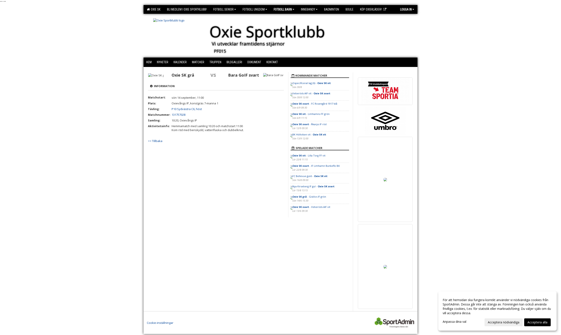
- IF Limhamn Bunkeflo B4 (315, 165)
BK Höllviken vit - (309, 134)
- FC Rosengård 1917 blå (314, 103)
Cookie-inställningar (160, 323)
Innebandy (308, 9)
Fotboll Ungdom (254, 9)
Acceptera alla (537, 322)
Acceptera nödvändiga (503, 322)
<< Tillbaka (155, 141)
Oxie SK (154, 9)
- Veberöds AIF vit (311, 207)
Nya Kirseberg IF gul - (313, 186)
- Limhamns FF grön (311, 114)
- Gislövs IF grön (309, 196)
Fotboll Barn (283, 9)
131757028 (178, 115)
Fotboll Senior (223, 9)
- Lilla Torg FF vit (308, 155)
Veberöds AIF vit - (311, 93)
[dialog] (497, 311)
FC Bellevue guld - (309, 176)
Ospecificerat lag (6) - (311, 83)
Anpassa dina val (454, 322)
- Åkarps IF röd (309, 124)
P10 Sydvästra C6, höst (187, 109)
